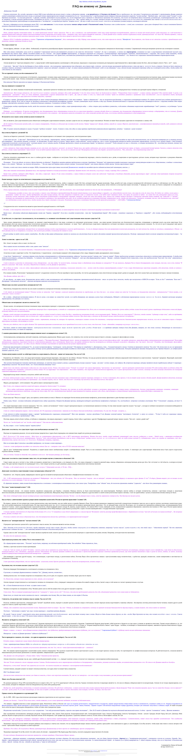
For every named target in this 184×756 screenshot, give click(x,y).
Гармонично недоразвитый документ (49, 39)
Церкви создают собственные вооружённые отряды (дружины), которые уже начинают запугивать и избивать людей (130, 705)
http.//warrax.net (94, 750)
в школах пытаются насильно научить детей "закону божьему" (70, 705)
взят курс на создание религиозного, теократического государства (86, 704)
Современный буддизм (109, 630)
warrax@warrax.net (103, 750)
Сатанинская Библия (133, 200)
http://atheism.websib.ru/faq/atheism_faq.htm (92, 1)
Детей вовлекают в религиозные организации (33, 705)
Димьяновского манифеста (77, 167)
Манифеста (127, 39)
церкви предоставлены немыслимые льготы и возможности (128, 704)
